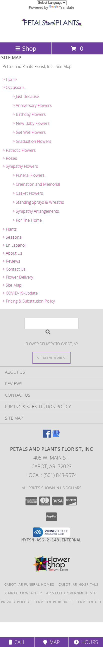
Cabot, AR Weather (23, 593)
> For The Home (27, 220)
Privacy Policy (15, 602)
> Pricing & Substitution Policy (28, 301)
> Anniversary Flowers (32, 105)
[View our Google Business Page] (56, 436)
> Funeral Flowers (28, 175)
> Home (9, 79)
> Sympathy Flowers (20, 166)
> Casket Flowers (27, 193)
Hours (88, 642)
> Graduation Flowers (31, 141)
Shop (29, 48)
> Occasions (13, 87)
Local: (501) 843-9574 (51, 475)
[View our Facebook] (47, 436)
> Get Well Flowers (29, 132)
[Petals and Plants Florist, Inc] (52, 35)
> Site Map (12, 285)
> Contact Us (14, 269)
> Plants (9, 229)
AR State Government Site (72, 593)
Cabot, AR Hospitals (78, 584)
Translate (66, 7)
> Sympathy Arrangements (35, 211)
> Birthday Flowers (29, 114)
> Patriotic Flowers (19, 150)
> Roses (9, 158)
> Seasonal (12, 237)
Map (53, 642)
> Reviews (11, 261)
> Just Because (25, 96)
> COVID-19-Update (20, 293)
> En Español (14, 245)
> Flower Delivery (17, 277)
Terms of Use (89, 602)
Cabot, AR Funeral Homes (29, 584)
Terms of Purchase (53, 602)
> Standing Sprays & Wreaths (38, 202)
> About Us (12, 253)
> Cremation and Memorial (36, 184)
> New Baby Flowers (31, 123)
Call (19, 642)
